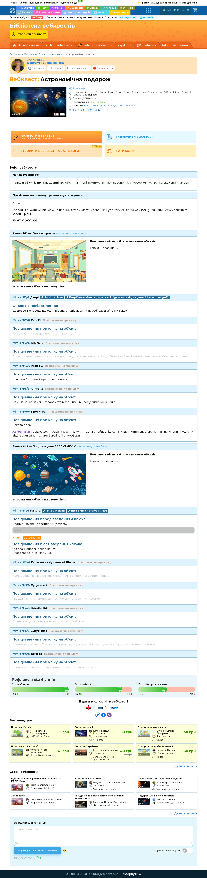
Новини (14, 2)
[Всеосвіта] (12, 10)
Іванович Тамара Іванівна (45, 62)
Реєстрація (181, 10)
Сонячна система (126, 105)
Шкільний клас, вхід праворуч (100, 105)
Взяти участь (127, 17)
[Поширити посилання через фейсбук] (103, 714)
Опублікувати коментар (37, 850)
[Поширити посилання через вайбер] (109, 714)
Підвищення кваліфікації (43, 2)
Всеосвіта (15, 54)
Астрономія (58, 54)
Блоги (23, 2)
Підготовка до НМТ (71, 2)
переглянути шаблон (71, 233)
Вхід (170, 10)
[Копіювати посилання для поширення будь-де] (97, 714)
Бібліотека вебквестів (36, 54)
